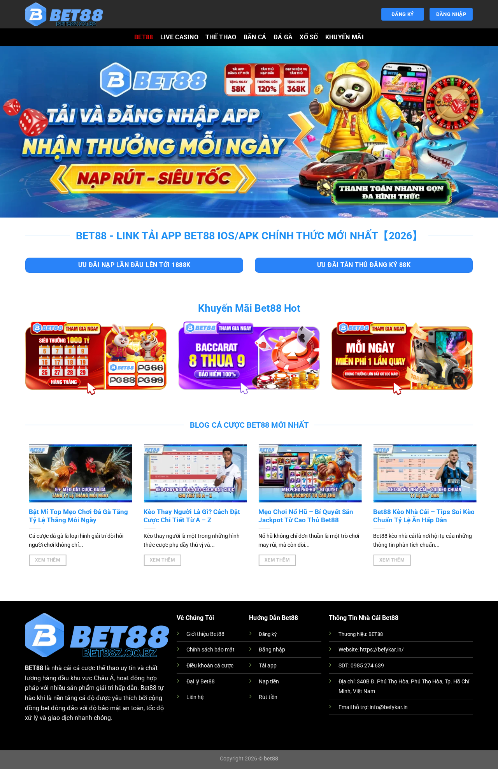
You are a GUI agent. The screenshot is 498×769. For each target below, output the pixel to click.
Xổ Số (309, 37)
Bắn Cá (255, 37)
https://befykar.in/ (382, 649)
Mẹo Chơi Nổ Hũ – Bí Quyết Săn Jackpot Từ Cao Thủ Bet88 (301, 516)
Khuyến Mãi (344, 37)
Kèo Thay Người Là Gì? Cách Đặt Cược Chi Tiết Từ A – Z (188, 516)
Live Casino (179, 37)
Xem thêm (43, 560)
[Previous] (38, 496)
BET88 (143, 37)
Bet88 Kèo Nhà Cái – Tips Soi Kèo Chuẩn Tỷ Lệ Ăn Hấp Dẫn (420, 516)
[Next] (459, 496)
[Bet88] (64, 14)
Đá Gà (283, 37)
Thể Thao (221, 37)
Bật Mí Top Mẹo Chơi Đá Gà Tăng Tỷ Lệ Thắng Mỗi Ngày (74, 516)
